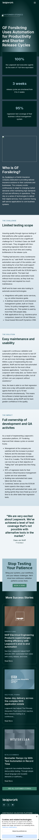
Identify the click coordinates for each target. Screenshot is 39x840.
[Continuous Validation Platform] (35, 813)
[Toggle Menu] (35, 3)
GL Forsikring (7, 177)
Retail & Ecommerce (12, 755)
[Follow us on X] (8, 805)
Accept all (19, 836)
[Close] (37, 817)
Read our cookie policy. (9, 827)
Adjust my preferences (19, 831)
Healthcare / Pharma (12, 695)
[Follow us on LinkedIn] (4, 805)
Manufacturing (10, 631)
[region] (19, 827)
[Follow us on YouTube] (12, 805)
